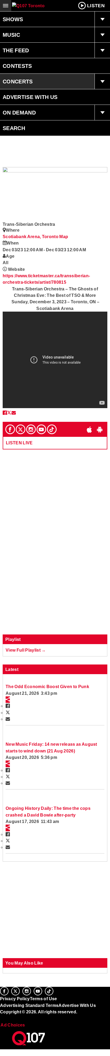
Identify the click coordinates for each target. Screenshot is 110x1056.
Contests (17, 66)
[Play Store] (100, 429)
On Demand (19, 113)
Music (11, 35)
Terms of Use (43, 998)
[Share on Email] (13, 413)
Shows (13, 19)
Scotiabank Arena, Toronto (31, 236)
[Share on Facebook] (5, 413)
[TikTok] (52, 429)
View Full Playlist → (26, 650)
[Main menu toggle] (5, 5)
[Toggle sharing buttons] (8, 699)
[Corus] (1, 1019)
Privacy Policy (15, 998)
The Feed (16, 50)
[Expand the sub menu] (102, 19)
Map (63, 236)
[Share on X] (9, 413)
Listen (96, 5)
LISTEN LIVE (19, 442)
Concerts (18, 81)
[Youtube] (41, 429)
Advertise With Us (30, 97)
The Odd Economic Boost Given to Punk (47, 686)
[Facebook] (10, 429)
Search (14, 128)
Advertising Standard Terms (29, 1005)
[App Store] (89, 429)
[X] (20, 429)
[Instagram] (31, 429)
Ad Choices (12, 1024)
